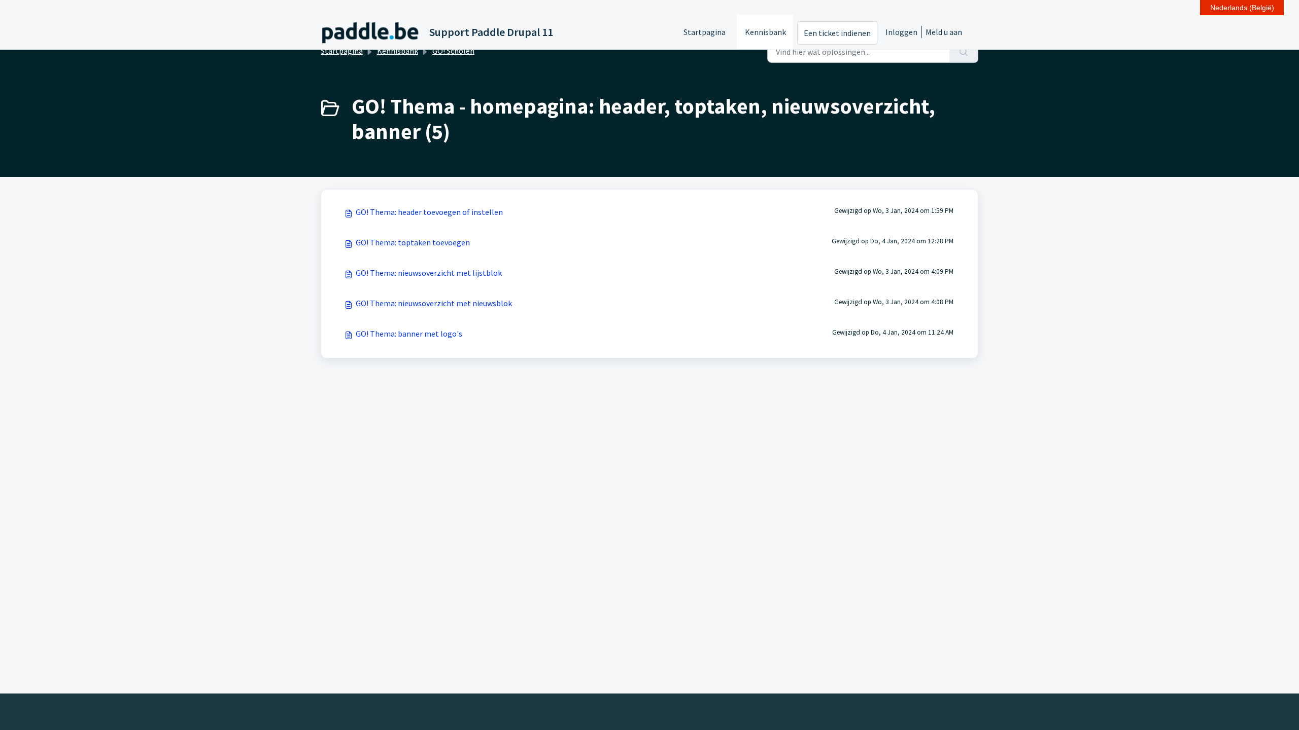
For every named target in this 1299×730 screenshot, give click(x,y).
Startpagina (704, 32)
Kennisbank (765, 32)
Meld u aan (944, 32)
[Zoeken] (963, 52)
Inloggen (901, 32)
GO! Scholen (453, 51)
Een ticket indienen (837, 33)
